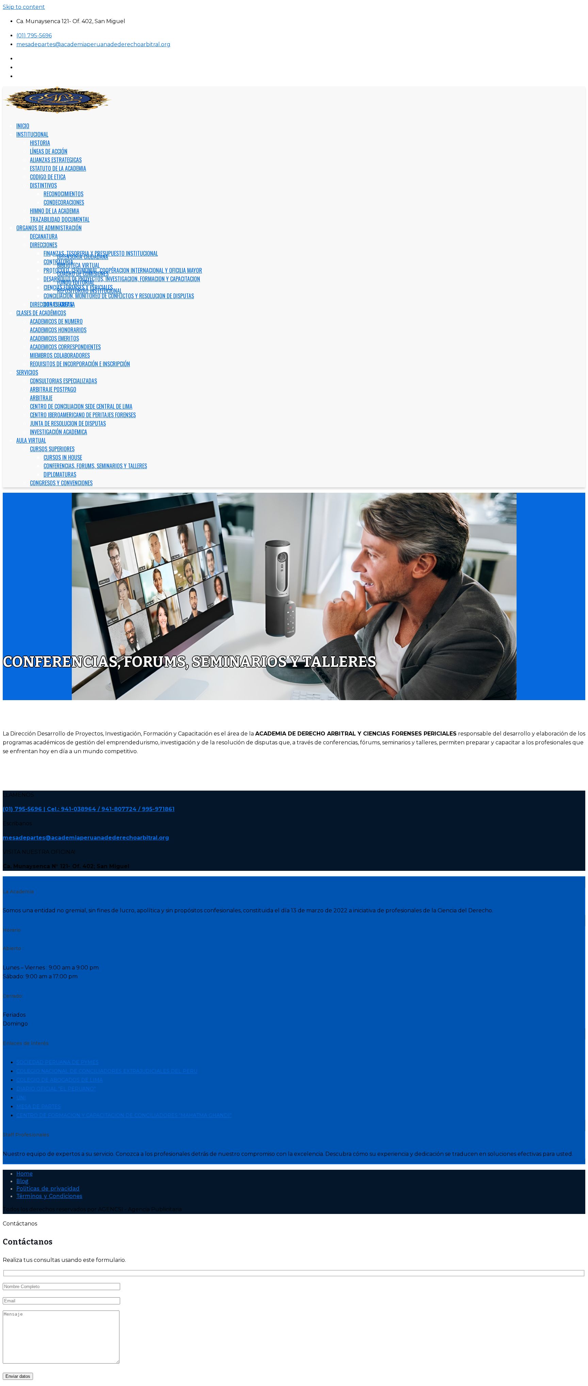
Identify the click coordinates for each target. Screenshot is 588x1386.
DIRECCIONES (43, 245)
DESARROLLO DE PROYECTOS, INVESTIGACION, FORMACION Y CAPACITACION (122, 279)
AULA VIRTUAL (31, 440)
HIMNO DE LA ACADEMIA (54, 211)
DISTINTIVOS (43, 185)
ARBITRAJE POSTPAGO (53, 389)
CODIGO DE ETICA (48, 177)
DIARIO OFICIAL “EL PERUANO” (56, 1089)
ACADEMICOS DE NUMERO (56, 321)
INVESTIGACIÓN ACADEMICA (58, 432)
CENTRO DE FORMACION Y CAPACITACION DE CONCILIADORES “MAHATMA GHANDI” (124, 1115)
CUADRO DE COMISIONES (83, 274)
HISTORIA (40, 143)
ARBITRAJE (41, 398)
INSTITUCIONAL (32, 134)
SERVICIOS (27, 372)
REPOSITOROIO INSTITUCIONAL (89, 291)
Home (24, 1173)
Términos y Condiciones (49, 1196)
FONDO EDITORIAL (75, 282)
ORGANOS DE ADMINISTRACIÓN (49, 228)
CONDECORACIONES (64, 202)
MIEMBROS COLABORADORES (60, 355)
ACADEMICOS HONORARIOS (58, 330)
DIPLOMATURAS (60, 474)
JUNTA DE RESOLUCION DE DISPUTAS (68, 423)
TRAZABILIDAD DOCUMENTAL (59, 219)
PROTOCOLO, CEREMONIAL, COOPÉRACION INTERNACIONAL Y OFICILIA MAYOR (123, 270)
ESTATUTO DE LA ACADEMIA (58, 168)
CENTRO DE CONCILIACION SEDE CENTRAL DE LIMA (81, 406)
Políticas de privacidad (48, 1188)
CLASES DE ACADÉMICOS (41, 313)
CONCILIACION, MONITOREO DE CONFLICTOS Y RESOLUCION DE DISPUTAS (119, 296)
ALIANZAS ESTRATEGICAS (56, 160)
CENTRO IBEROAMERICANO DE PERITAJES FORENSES (83, 415)
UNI (21, 1098)
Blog (22, 1181)
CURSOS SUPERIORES (52, 449)
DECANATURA (44, 236)
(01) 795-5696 (34, 35)
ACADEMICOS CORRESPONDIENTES (65, 347)
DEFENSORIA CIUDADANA (82, 257)
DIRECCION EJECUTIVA (52, 304)
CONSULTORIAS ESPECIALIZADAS (63, 381)
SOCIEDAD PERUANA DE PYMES (57, 1062)
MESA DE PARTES (38, 1106)
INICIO (22, 126)
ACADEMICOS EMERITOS (54, 338)
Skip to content (24, 7)
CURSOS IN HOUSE (63, 457)
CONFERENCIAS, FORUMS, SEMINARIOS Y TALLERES (95, 466)
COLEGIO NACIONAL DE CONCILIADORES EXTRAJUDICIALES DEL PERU (106, 1071)
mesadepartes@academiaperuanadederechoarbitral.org (93, 44)
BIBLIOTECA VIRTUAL (78, 265)
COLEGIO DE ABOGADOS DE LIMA (59, 1080)
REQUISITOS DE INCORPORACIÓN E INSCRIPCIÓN (80, 364)
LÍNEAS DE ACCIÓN (48, 151)
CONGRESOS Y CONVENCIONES (61, 483)
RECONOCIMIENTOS (63, 194)
